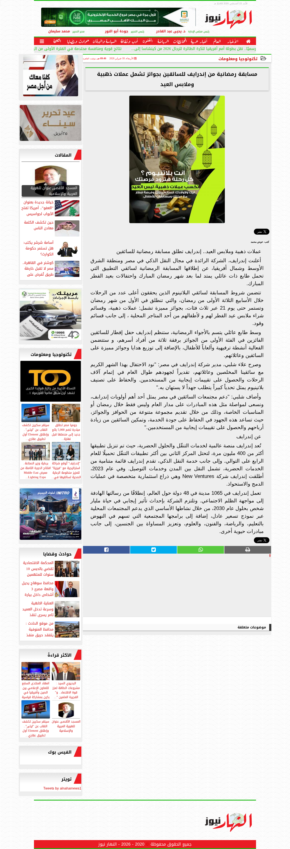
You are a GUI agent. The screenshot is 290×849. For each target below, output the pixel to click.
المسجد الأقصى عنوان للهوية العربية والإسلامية (66, 726)
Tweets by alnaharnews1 (62, 788)
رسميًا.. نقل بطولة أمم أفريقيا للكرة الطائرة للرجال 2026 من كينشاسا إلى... (193, 49)
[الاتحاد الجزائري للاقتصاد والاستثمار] (50, 124)
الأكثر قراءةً (60, 655)
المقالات (63, 155)
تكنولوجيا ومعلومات (238, 59)
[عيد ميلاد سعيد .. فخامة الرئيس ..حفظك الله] (50, 76)
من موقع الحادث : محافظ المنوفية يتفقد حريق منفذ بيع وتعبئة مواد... (53, 629)
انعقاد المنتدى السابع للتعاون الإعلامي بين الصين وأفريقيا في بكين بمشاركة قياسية (35, 689)
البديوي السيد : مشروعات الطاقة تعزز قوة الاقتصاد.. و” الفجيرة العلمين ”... (66, 689)
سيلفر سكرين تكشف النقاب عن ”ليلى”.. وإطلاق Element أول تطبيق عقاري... (35, 728)
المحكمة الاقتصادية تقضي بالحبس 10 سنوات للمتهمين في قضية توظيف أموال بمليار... (51, 568)
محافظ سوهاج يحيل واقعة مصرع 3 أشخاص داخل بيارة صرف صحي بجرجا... (51, 589)
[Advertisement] (239, 587)
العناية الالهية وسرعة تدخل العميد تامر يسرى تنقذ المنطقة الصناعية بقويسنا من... (51, 609)
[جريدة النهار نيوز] (50, 316)
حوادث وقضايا (57, 554)
